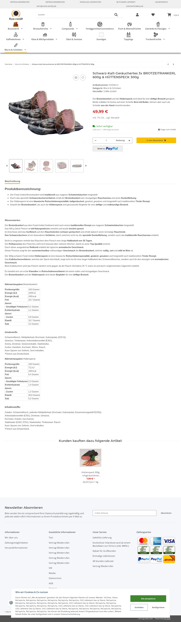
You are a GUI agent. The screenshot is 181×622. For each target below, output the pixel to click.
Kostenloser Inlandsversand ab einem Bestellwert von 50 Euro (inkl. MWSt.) (111, 544)
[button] (137, 15)
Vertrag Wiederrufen (19, 2)
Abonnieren (166, 513)
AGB (51, 583)
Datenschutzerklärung (70, 614)
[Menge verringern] (95, 140)
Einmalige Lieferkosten (90, 2)
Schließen (139, 607)
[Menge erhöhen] (129, 140)
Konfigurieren (158, 607)
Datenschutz (55, 578)
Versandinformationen (16, 547)
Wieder (52, 573)
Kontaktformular (134, 6)
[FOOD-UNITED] (14, 15)
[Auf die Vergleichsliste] (76, 77)
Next (86, 165)
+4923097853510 (161, 2)
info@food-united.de (46, 6)
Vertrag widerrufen (146, 619)
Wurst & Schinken (112, 88)
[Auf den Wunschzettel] (83, 77)
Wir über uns (11, 537)
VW (50, 568)
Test (51, 537)
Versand (115, 117)
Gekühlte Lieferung (102, 537)
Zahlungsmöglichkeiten (16, 542)
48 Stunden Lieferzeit (125, 2)
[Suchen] (116, 15)
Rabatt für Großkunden (104, 550)
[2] (108, 148)
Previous (7, 165)
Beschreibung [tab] (12, 181)
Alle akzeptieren (148, 599)
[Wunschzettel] (153, 15)
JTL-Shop (167, 619)
